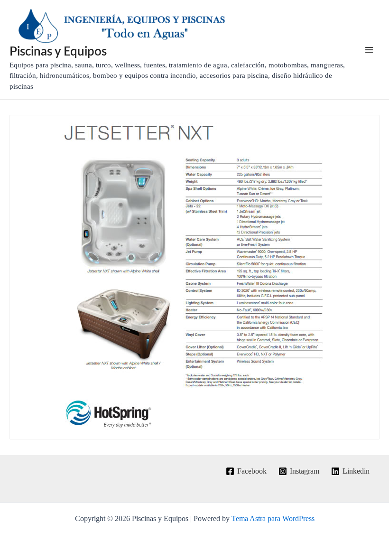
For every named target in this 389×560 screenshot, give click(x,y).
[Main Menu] (369, 49)
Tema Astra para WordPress (273, 518)
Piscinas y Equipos (58, 52)
